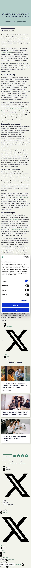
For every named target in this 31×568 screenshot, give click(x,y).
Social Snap (11, 559)
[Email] (4, 502)
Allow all (15, 305)
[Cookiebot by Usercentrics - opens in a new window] (23, 257)
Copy (18, 564)
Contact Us (7, 456)
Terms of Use (14, 463)
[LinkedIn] (4, 467)
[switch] (27, 286)
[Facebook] (4, 469)
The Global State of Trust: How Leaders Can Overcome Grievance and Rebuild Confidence (15, 386)
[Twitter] (17, 485)
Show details (23, 300)
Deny (15, 310)
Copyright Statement (21, 463)
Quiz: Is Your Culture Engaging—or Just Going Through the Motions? (15, 413)
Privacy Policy (8, 463)
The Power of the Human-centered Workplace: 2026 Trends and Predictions (15, 438)
